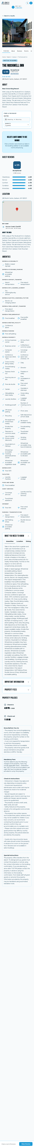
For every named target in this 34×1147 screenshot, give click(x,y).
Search (9, 57)
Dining (28, 541)
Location (20, 541)
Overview (6, 51)
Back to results (9, 16)
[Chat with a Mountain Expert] (30, 3)
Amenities (10, 541)
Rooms (26, 51)
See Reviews (15, 73)
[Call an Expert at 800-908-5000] (27, 3)
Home (4, 57)
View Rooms (25, 1144)
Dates (6, 116)
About (13, 51)
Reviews (19, 51)
